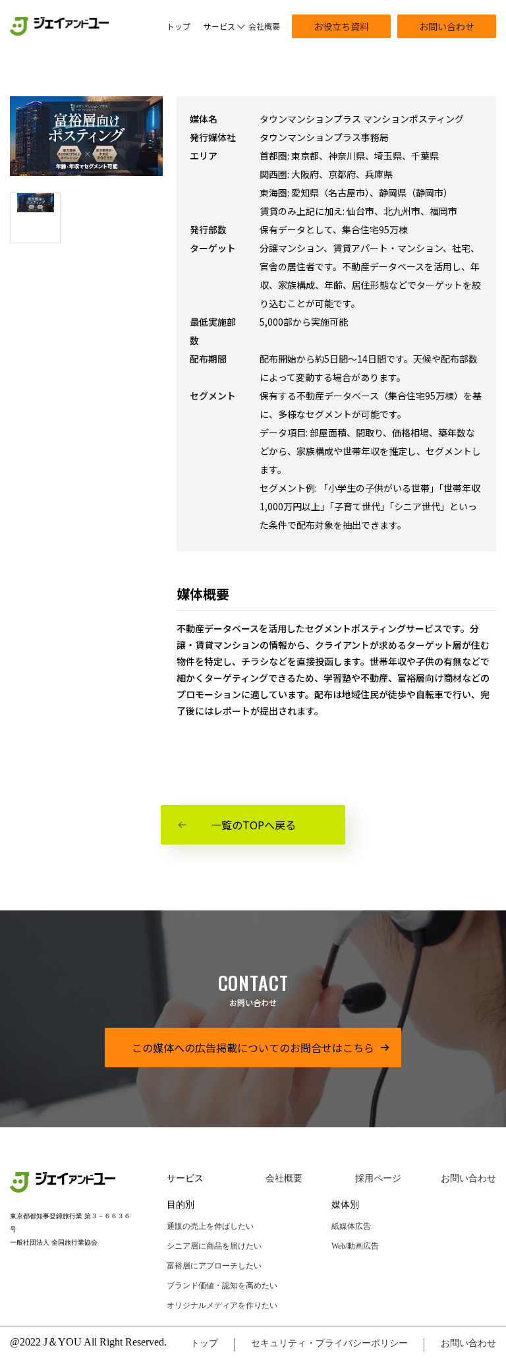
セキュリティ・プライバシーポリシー (329, 1343)
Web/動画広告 (355, 1246)
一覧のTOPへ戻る (253, 825)
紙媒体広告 (351, 1226)
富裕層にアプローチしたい (214, 1265)
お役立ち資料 (341, 26)
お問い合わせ (446, 26)
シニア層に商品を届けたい (214, 1246)
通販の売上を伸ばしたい (210, 1226)
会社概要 (264, 26)
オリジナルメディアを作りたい (222, 1305)
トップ (178, 26)
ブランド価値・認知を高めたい (222, 1285)
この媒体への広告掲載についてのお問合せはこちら (253, 1047)
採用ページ (378, 1178)
